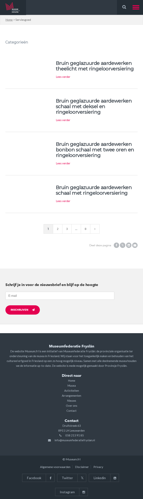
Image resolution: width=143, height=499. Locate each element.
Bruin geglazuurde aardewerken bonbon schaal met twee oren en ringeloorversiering (95, 149)
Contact (71, 410)
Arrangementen (71, 395)
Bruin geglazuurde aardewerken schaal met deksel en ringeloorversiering (94, 106)
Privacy (98, 467)
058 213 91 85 (74, 435)
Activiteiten (71, 390)
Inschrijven (19, 310)
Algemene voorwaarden (55, 467)
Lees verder (63, 76)
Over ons (71, 405)
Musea (71, 385)
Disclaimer (82, 467)
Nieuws (71, 400)
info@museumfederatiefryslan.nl (75, 440)
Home (9, 19)
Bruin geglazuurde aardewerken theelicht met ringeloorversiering (95, 66)
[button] (138, 7)
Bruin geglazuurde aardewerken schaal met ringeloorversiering (94, 190)
